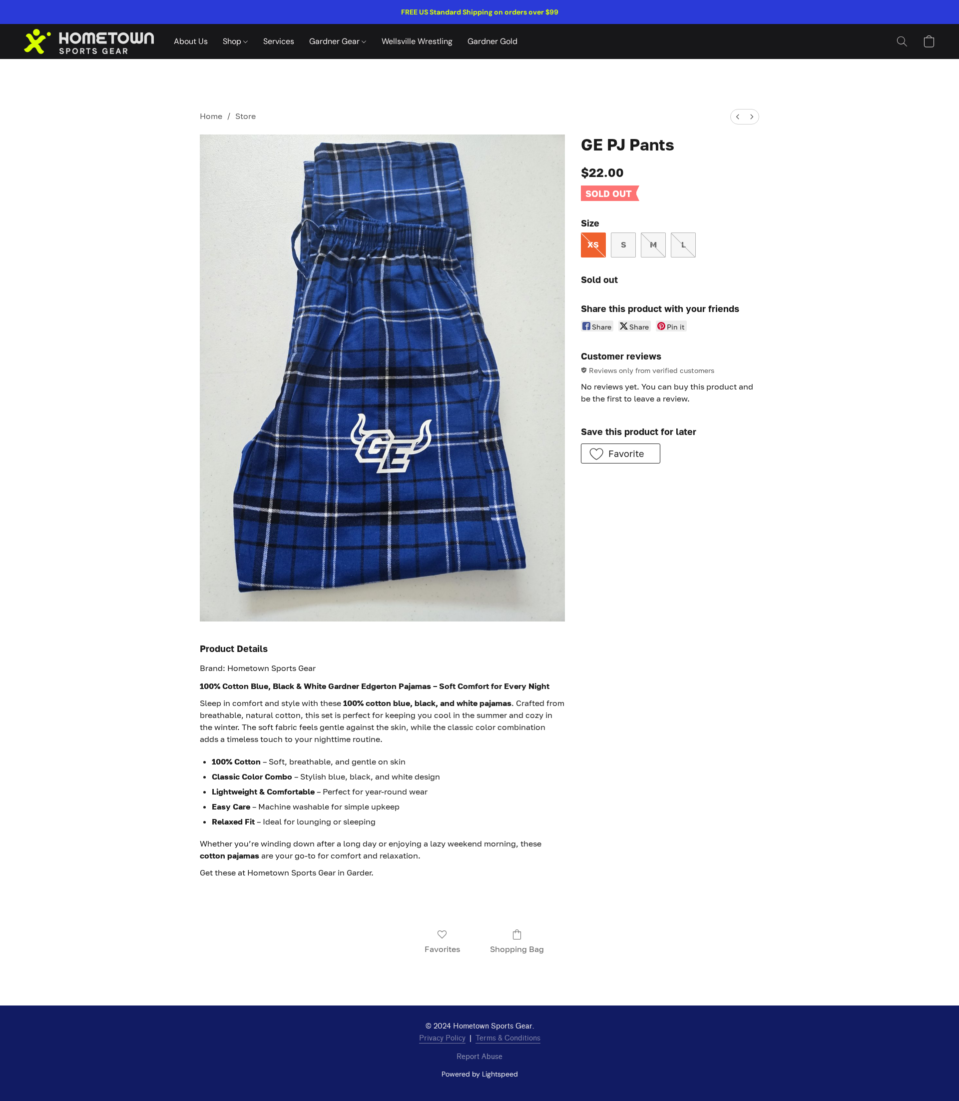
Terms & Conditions (508, 1038)
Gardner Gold (492, 41)
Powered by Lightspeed (480, 1074)
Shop (233, 41)
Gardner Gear (335, 41)
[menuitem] (738, 117)
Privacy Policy (442, 1038)
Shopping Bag (517, 949)
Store (245, 116)
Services (278, 41)
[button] (89, 41)
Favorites (442, 949)
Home (211, 116)
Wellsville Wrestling (417, 41)
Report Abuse (479, 1056)
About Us (191, 41)
